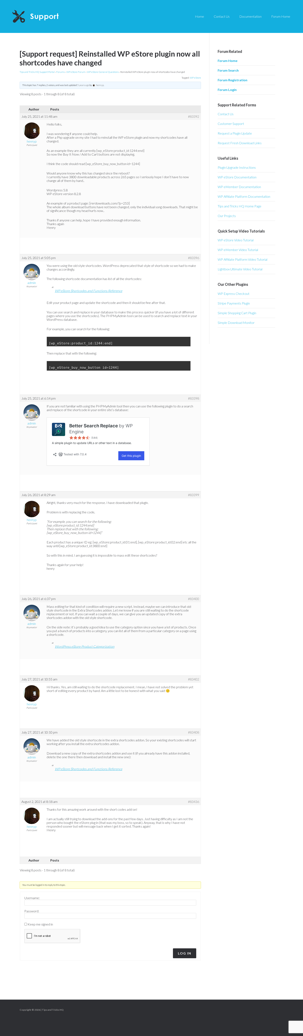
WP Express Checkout (233, 293)
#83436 (193, 801)
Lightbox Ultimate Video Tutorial (240, 269)
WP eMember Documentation (239, 187)
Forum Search (228, 70)
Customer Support (231, 124)
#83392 (193, 116)
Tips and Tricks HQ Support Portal (37, 71)
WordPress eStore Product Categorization (84, 646)
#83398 (193, 398)
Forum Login (227, 90)
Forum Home (227, 61)
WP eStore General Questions (103, 71)
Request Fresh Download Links (240, 143)
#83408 (193, 732)
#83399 (193, 495)
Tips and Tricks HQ (52, 1009)
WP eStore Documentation (237, 177)
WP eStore (195, 77)
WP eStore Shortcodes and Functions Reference (88, 291)
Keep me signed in (40, 924)
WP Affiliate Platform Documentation (244, 196)
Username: (32, 898)
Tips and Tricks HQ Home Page (239, 206)
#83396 (193, 258)
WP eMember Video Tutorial (238, 250)
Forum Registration (232, 80)
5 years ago (83, 85)
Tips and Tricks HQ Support (45, 16)
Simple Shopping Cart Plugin (237, 313)
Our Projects (227, 216)
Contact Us (226, 114)
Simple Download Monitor (236, 322)
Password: (31, 911)
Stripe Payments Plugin (234, 303)
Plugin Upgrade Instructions (237, 167)
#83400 (193, 599)
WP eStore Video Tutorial (236, 240)
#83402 (193, 679)
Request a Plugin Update (235, 133)
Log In (184, 953)
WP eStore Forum (75, 71)
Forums (60, 71)
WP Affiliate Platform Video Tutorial (242, 259)
